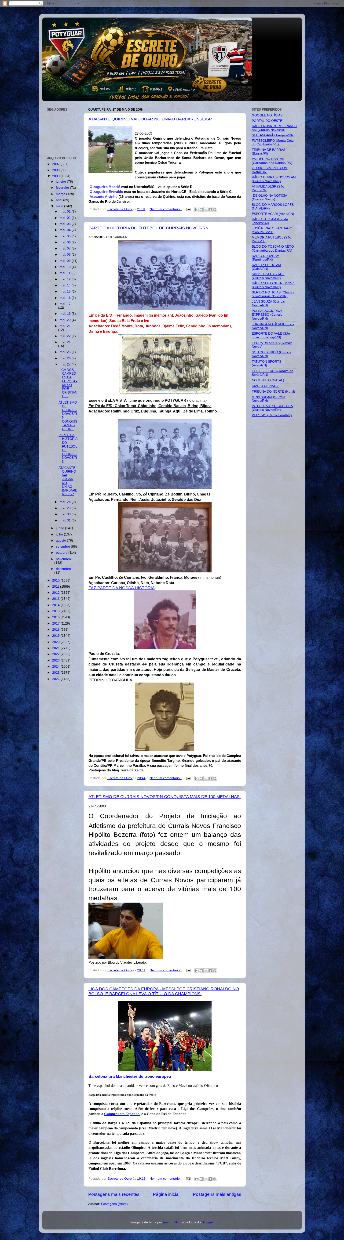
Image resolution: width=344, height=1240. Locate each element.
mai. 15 (66, 291)
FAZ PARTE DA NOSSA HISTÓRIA (121, 588)
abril (59, 200)
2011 (56, 586)
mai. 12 (66, 279)
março (61, 194)
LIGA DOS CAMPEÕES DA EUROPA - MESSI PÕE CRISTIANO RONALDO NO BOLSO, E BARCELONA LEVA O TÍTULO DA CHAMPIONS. (163, 991)
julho (60, 534)
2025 (56, 672)
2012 (56, 592)
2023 (56, 660)
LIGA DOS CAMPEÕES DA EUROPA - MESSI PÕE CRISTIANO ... (68, 383)
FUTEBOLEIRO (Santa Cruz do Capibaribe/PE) (273, 142)
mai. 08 (66, 254)
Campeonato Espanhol (122, 1114)
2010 (56, 580)
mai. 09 (66, 261)
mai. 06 (66, 242)
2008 (56, 170)
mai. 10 (66, 267)
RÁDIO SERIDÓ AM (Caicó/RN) (266, 267)
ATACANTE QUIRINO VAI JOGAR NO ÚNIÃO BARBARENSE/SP (150, 119)
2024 (56, 666)
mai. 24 (65, 342)
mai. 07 (66, 248)
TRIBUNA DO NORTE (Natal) (273, 391)
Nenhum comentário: (166, 209)
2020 (56, 642)
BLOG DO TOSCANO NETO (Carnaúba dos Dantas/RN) (273, 248)
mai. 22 (66, 336)
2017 (56, 623)
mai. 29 (66, 508)
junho (60, 528)
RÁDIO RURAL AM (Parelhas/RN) (265, 257)
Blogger (207, 1222)
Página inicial (166, 1194)
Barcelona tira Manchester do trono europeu (129, 1076)
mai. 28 (66, 502)
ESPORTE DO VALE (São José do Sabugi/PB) (271, 335)
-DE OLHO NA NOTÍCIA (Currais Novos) (269, 197)
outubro (62, 552)
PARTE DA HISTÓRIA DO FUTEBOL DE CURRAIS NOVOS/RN (148, 228)
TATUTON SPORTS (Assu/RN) (266, 363)
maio (60, 206)
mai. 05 (66, 236)
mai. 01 (66, 211)
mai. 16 (66, 298)
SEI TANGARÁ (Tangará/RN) (273, 135)
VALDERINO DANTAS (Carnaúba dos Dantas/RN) (272, 160)
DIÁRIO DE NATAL (265, 386)
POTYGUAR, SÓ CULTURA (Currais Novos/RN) (272, 408)
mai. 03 (66, 224)
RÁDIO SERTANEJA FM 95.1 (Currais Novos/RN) (273, 285)
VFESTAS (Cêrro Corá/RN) (272, 415)
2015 (56, 611)
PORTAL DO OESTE (267, 121)
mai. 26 (66, 358)
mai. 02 (66, 218)
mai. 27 (66, 364)
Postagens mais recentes (113, 1194)
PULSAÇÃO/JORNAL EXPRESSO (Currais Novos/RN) (267, 314)
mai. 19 (66, 313)
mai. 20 (66, 320)
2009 (56, 176)
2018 (56, 629)
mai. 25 (66, 352)
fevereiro (63, 187)
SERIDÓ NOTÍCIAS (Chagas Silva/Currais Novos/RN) (273, 294)
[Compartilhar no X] (205, 209)
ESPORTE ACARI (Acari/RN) (273, 214)
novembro (63, 559)
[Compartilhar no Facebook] (210, 209)
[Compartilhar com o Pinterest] (214, 209)
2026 (56, 679)
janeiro (61, 181)
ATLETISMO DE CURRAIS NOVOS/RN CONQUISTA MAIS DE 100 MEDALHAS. (164, 796)
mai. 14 (66, 285)
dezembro (63, 569)
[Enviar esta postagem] (188, 209)
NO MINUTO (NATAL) (268, 380)
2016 (56, 617)
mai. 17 (65, 304)
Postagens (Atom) (114, 1204)
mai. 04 (66, 230)
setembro (63, 546)
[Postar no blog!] (201, 209)
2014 (56, 605)
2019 (56, 635)
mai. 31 (66, 520)
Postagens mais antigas (217, 1194)
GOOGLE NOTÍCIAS (267, 115)
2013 (56, 598)
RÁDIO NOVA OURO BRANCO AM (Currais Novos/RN (274, 128)
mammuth (170, 1222)
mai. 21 (65, 326)
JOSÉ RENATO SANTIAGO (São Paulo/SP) (272, 230)
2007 (56, 164)
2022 (56, 654)
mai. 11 (65, 273)
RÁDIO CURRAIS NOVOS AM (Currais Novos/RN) (274, 179)
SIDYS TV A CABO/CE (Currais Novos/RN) (268, 276)
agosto (61, 540)
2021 (56, 648)
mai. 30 (66, 514)
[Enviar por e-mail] (196, 209)
